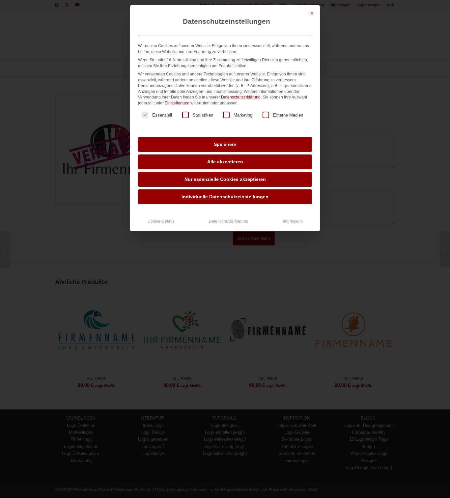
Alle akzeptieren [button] (225, 161)
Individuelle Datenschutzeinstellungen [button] (225, 196)
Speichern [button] (225, 144)
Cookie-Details (161, 221)
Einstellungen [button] (177, 103)
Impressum (293, 221)
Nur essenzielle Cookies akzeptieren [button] (225, 179)
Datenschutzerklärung (241, 97)
